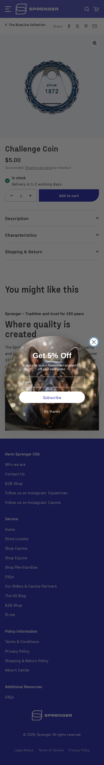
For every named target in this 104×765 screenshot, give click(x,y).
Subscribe (52, 397)
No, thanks (52, 411)
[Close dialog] (94, 342)
